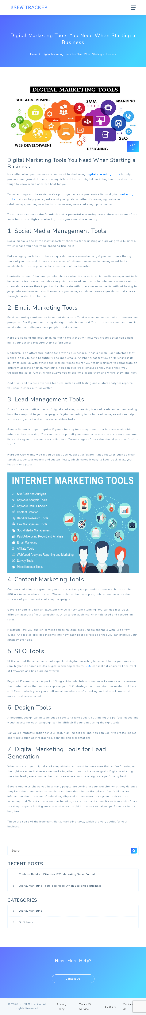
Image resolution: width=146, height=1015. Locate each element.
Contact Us (73, 979)
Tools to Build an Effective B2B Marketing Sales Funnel (57, 874)
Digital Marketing (30, 911)
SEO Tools (26, 922)
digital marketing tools (103, 174)
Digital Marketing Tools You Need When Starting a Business (60, 886)
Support (110, 1007)
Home (33, 54)
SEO (89, 666)
